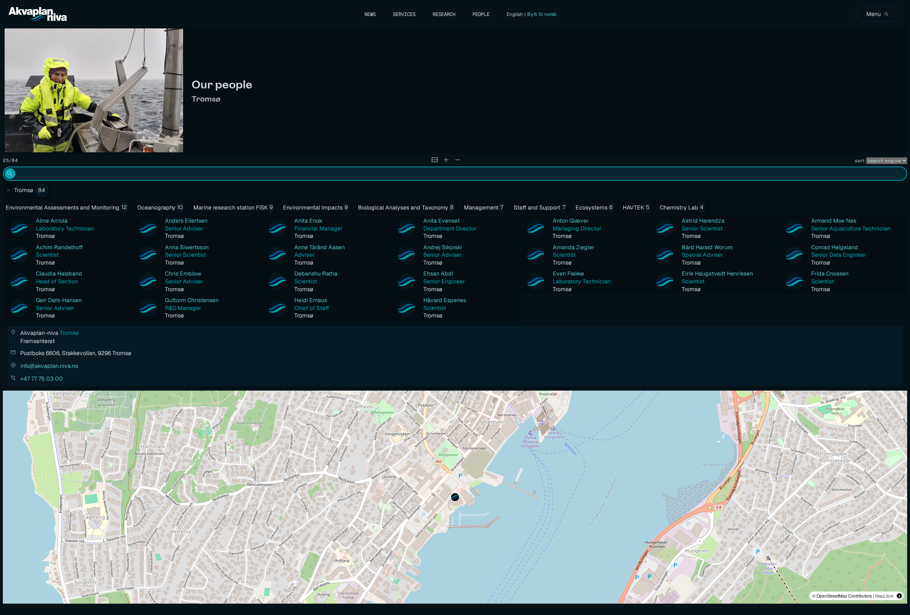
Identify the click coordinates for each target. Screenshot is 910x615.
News (370, 14)
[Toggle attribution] (899, 596)
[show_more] (446, 160)
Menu (873, 14)
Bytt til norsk (542, 14)
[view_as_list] (435, 160)
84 (41, 190)
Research (444, 14)
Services (404, 14)
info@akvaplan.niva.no (49, 366)
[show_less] (457, 160)
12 (124, 207)
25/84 (10, 160)
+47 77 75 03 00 (41, 378)
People (480, 14)
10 (180, 207)
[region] (455, 497)
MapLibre (884, 596)
